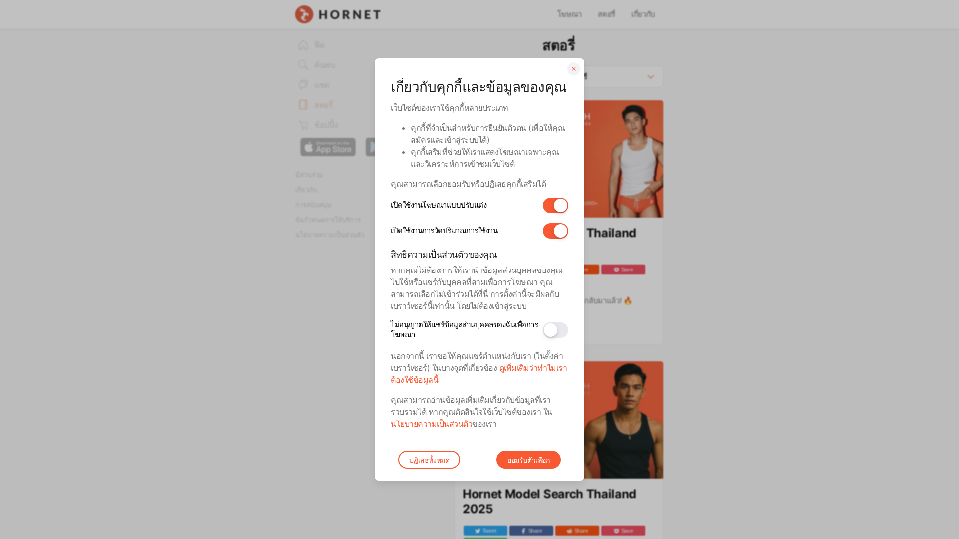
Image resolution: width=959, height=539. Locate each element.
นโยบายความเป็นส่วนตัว (431, 424)
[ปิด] (573, 68)
